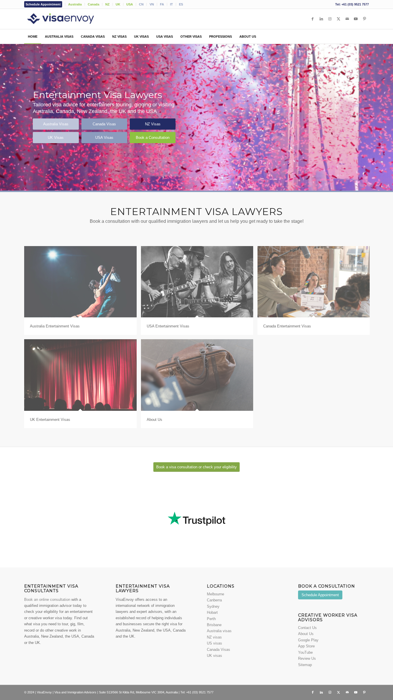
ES (181, 4)
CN (141, 4)
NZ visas (214, 637)
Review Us (307, 658)
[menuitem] (44, 4)
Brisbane (214, 625)
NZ (107, 4)
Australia (75, 4)
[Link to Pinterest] (364, 19)
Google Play (308, 640)
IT (171, 4)
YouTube (305, 652)
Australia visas (219, 631)
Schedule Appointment (43, 4)
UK (118, 4)
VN (152, 4)
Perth (211, 619)
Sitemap (305, 665)
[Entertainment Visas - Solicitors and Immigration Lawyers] (68, 19)
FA (162, 4)
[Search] (366, 36)
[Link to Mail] (347, 19)
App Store (306, 646)
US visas (214, 643)
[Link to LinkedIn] (321, 19)
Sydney (213, 606)
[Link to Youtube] (356, 19)
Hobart (212, 612)
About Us (306, 634)
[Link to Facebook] (312, 19)
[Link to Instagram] (330, 19)
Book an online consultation (47, 599)
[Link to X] (338, 19)
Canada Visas (218, 649)
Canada (93, 4)
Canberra (214, 600)
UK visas (214, 655)
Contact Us (307, 628)
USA (129, 4)
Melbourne (215, 594)
